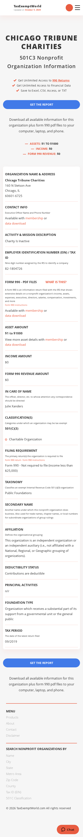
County (11, 786)
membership (34, 218)
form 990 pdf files (49, 125)
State (9, 768)
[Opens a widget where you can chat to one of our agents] (68, 830)
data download (15, 223)
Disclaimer (13, 735)
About (10, 723)
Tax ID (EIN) (13, 792)
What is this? (55, 282)
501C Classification (18, 798)
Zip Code (12, 780)
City (8, 762)
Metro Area (13, 774)
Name (10, 756)
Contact (11, 729)
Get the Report (41, 104)
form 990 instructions (16, 304)
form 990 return (13, 459)
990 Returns (61, 80)
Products (12, 717)
